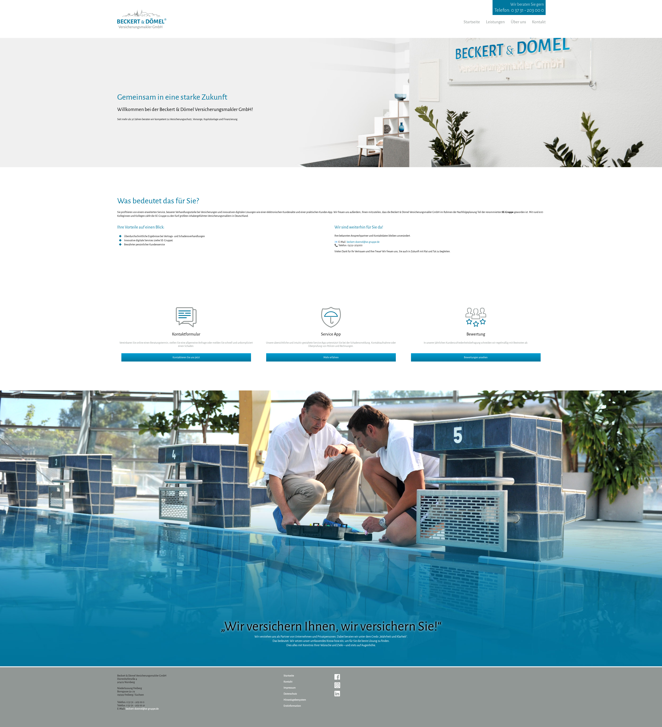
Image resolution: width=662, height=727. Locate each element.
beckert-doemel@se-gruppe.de (363, 242)
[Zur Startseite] (141, 19)
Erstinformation (292, 705)
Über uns (518, 22)
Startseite (472, 22)
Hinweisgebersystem (295, 699)
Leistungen (495, 22)
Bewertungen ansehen (476, 357)
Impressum (290, 687)
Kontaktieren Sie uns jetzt (186, 357)
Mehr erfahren (331, 357)
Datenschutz (290, 693)
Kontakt (539, 22)
